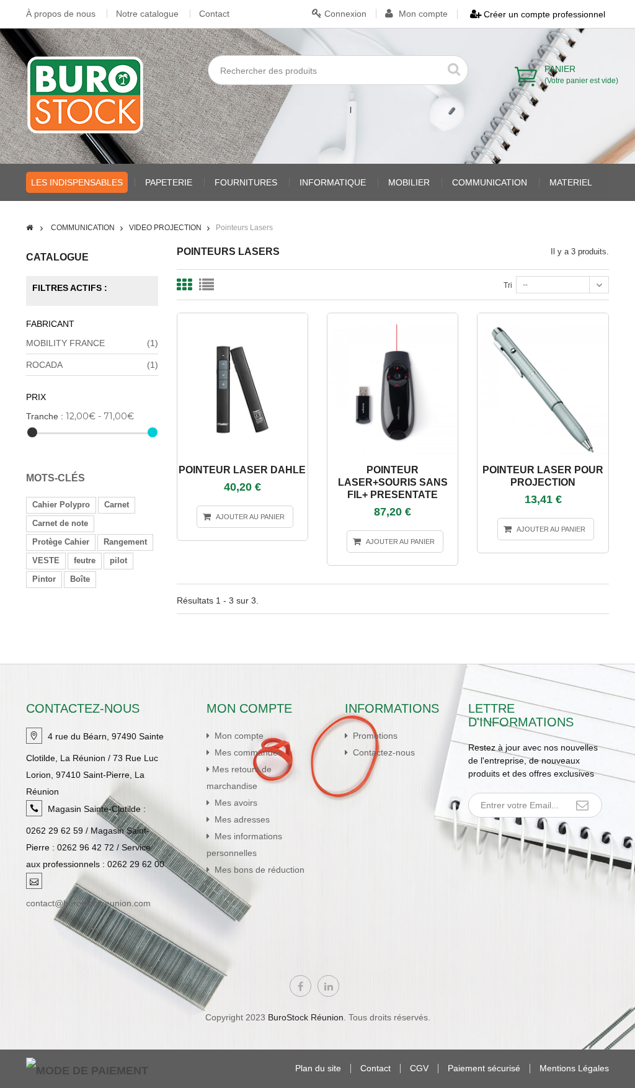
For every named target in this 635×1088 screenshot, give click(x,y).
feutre (84, 560)
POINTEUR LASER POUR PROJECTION (542, 476)
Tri (508, 285)
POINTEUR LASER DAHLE (242, 470)
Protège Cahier (60, 541)
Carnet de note (60, 523)
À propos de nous (60, 13)
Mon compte (422, 14)
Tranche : (44, 416)
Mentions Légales (574, 1068)
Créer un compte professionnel (543, 14)
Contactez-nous (382, 752)
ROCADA (92, 365)
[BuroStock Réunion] (85, 94)
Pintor (44, 579)
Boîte (80, 579)
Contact (214, 13)
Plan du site (318, 1068)
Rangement (125, 541)
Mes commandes (247, 752)
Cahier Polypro (61, 504)
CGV (419, 1068)
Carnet (116, 504)
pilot (118, 560)
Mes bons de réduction (258, 870)
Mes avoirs (234, 803)
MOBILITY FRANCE (92, 343)
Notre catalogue (147, 13)
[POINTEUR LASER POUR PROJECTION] (543, 319)
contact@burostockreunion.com (88, 903)
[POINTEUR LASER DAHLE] (242, 319)
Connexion (344, 14)
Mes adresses (241, 819)
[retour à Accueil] (29, 227)
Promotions (373, 736)
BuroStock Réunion (306, 1017)
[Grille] (184, 284)
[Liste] (206, 284)
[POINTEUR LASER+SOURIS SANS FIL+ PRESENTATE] (392, 319)
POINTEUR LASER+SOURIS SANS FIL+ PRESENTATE (393, 482)
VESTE (46, 560)
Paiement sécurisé (484, 1068)
